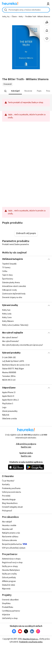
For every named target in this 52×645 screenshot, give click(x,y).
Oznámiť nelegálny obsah (12, 507)
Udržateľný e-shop (10, 618)
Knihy (21, 16)
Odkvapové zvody (9, 290)
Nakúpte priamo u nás (11, 533)
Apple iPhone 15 (8, 392)
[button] (15, 91)
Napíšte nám (26, 447)
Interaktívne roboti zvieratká (14, 286)
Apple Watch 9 (8, 396)
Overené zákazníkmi (10, 599)
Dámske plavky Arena (11, 282)
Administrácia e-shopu (11, 558)
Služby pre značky (9, 573)
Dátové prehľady (9, 577)
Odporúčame (8, 387)
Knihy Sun (6, 310)
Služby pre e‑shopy (10, 566)
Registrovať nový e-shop (12, 562)
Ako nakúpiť (7, 521)
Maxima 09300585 (9, 372)
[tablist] (26, 91)
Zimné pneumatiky (9, 411)
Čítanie (14, 16)
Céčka (4, 271)
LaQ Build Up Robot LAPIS (13, 361)
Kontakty (6, 484)
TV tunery (6, 267)
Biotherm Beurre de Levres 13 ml (15, 365)
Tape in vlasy (7, 275)
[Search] (5, 91)
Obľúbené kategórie (12, 259)
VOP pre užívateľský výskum (13, 548)
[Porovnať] (47, 22)
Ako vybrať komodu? (10, 341)
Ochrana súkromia (9, 540)
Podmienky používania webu (31, 641)
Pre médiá (6, 495)
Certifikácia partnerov (11, 611)
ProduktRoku (7, 607)
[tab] (15, 91)
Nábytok (5, 415)
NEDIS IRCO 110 (8, 380)
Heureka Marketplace (11, 570)
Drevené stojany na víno (12, 297)
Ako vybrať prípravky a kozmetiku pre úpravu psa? (22, 345)
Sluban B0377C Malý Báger (13, 368)
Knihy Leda (6, 313)
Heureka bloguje (9, 499)
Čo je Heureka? (8, 480)
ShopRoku (6, 603)
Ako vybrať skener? (10, 337)
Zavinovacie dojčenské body (13, 293)
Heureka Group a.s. (30, 639)
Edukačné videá (8, 585)
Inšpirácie (6, 614)
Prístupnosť (7, 510)
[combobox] (26, 9)
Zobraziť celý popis (26, 233)
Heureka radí (7, 529)
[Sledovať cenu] (47, 30)
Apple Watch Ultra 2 (10, 400)
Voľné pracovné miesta (11, 492)
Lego (4, 407)
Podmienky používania (11, 488)
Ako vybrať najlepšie (12, 332)
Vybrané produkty (11, 352)
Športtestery (7, 278)
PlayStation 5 (7, 403)
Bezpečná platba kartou (12, 544)
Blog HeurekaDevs (10, 503)
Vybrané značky (10, 305)
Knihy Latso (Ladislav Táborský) (15, 325)
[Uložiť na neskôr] (47, 39)
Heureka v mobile (9, 525)
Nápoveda (6, 588)
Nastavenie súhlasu (10, 536)
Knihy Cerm (7, 317)
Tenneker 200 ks (9, 376)
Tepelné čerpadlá (9, 263)
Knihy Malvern (8, 321)
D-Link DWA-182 (9, 357)
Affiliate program (9, 581)
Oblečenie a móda (9, 418)
